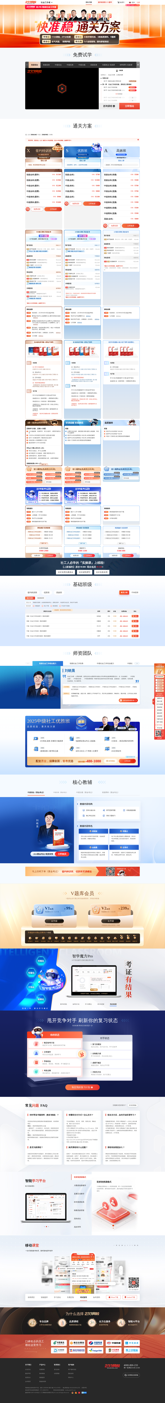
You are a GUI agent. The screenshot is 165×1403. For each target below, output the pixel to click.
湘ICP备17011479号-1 (55, 1387)
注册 (138, 2)
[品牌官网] (84, 1393)
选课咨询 (159, 680)
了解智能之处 (30, 502)
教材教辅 (42, 1373)
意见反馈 (56, 1369)
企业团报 (159, 688)
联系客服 (133, 1105)
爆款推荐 (159, 713)
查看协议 (35, 317)
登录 (133, 2)
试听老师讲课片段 (128, 700)
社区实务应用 (102, 572)
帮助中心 (71, 1377)
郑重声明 (84, 1387)
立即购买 (50, 555)
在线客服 (56, 1373)
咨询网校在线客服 (132, 1375)
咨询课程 (107, 106)
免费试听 (131, 81)
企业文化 (28, 1369)
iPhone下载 (114, 1297)
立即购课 (53, 209)
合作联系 (28, 1381)
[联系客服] (28, 209)
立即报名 (129, 106)
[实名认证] (79, 1393)
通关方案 (159, 701)
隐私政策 (71, 1373)
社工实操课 (160, 704)
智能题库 (42, 1377)
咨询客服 (111, 761)
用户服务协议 (72, 1369)
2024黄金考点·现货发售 (49, 854)
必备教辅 (159, 716)
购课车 (122, 2)
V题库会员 (160, 719)
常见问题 (159, 728)
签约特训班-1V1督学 (105, 2)
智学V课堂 (160, 722)
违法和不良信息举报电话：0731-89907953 (37, 1390)
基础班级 (159, 707)
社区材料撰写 (84, 572)
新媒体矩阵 (42, 1381)
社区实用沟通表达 (65, 572)
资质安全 (28, 1377)
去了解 (53, 239)
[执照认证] (76, 1393)
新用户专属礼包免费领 (133, 5)
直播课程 (42, 1369)
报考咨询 (159, 682)
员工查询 (159, 690)
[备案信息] (73, 1393)
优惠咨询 (160, 676)
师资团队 (159, 710)
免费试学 (159, 698)
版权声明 (28, 1373)
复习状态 (159, 725)
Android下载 (131, 1297)
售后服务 (159, 685)
